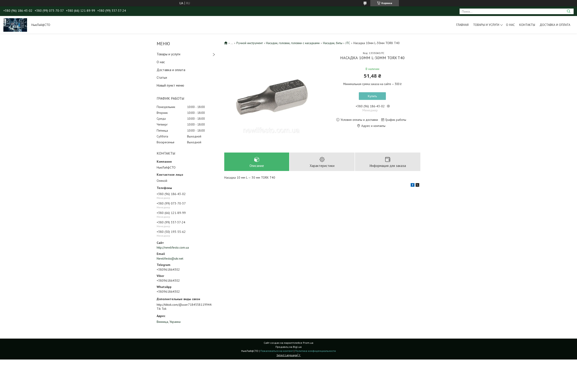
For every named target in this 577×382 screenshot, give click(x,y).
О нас (510, 25)
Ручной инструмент (249, 43)
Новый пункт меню (170, 85)
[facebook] (412, 186)
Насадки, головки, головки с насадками (293, 43)
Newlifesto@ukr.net (170, 258)
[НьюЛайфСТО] (15, 25)
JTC (348, 43)
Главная (462, 25)
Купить (372, 96)
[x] (417, 186)
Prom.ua (308, 342)
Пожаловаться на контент (276, 351)
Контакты (527, 25)
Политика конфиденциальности (315, 351)
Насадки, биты (332, 43)
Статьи (162, 77)
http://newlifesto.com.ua (173, 247)
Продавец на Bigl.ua (288, 346)
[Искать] (568, 11)
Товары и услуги (486, 25)
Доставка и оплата (555, 25)
